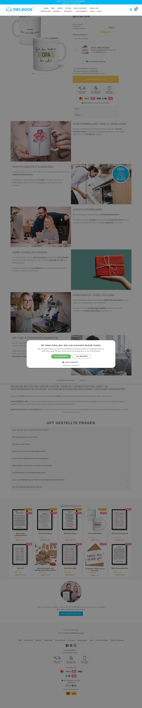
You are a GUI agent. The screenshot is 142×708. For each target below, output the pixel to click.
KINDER (60, 8)
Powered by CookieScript (71, 365)
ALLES (99, 11)
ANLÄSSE (56, 11)
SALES (92, 11)
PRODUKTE (68, 11)
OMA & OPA (94, 8)
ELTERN (68, 8)
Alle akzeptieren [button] (61, 356)
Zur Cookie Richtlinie (93, 351)
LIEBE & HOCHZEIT (80, 8)
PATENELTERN (46, 11)
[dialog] (71, 354)
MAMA (46, 8)
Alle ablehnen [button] (81, 356)
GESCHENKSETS (81, 11)
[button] (71, 362)
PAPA (53, 8)
